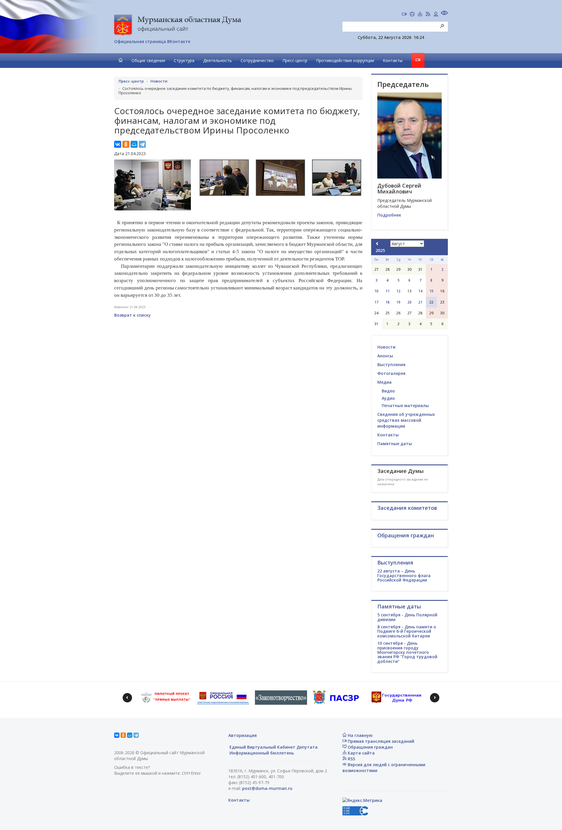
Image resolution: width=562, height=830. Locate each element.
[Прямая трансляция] (404, 14)
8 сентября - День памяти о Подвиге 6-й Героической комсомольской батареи (406, 631)
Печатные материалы (405, 405)
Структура (184, 60)
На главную (360, 735)
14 (420, 291)
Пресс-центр (294, 60)
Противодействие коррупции (345, 60)
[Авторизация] (436, 14)
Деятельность (217, 60)
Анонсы (385, 356)
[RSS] (428, 14)
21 (420, 302)
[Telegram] (142, 144)
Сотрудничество (257, 60)
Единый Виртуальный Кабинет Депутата (273, 747)
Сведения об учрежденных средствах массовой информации (406, 420)
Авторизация (242, 735)
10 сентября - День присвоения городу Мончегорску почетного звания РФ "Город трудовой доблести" (407, 652)
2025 (380, 250)
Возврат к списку (132, 315)
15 (431, 291)
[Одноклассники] (125, 144)
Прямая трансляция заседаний (380, 741)
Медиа (384, 382)
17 (376, 302)
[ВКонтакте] (117, 144)
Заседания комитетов (407, 507)
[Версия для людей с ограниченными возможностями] (444, 13)
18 (387, 302)
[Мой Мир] (134, 144)
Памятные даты (394, 443)
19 (398, 302)
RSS (351, 759)
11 (387, 291)
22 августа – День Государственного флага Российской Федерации (404, 575)
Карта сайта (361, 753)
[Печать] (412, 14)
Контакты (392, 60)
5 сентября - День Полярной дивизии (407, 617)
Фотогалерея (391, 373)
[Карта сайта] (420, 14)
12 (398, 291)
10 (376, 291)
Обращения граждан (370, 747)
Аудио (388, 398)
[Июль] (377, 243)
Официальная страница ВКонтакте (152, 41)
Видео (388, 391)
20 (409, 302)
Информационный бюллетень (261, 753)
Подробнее (389, 215)
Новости (386, 347)
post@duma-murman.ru (267, 788)
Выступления (391, 364)
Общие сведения (148, 60)
